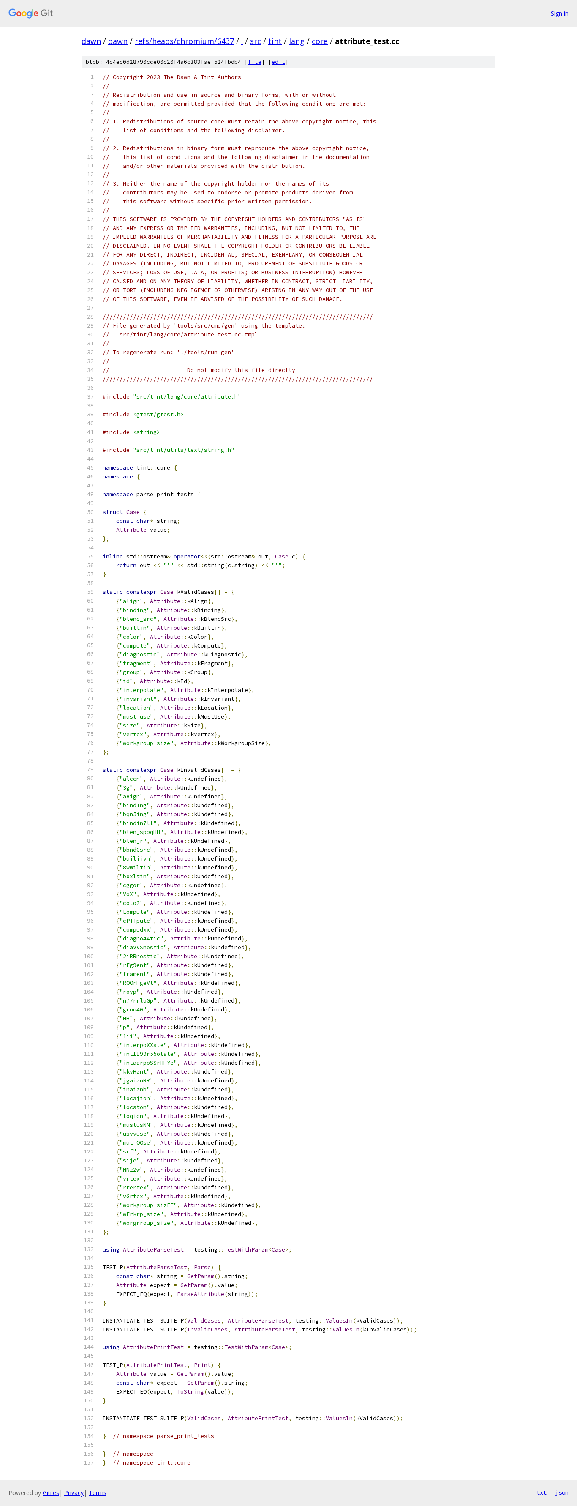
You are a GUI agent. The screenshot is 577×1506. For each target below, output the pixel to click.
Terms (97, 1493)
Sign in (560, 13)
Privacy (74, 1493)
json (562, 1492)
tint (275, 41)
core (320, 41)
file (254, 62)
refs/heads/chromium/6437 (184, 41)
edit (278, 62)
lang (297, 41)
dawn (91, 41)
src (255, 41)
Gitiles (51, 1493)
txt (541, 1492)
